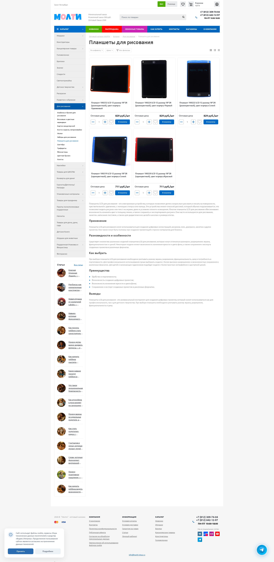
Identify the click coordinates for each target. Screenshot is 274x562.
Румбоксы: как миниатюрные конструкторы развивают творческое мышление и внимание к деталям (74, 287)
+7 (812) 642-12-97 (210, 15)
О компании (210, 29)
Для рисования (63, 106)
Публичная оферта (97, 532)
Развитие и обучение (66, 100)
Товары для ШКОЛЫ (66, 172)
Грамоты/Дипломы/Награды (66, 186)
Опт (161, 4)
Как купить (156, 29)
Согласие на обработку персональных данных (99, 537)
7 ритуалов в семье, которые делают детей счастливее (75, 446)
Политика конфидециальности (103, 529)
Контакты (174, 29)
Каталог (64, 29)
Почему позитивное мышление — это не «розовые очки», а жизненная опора (74, 475)
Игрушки (61, 36)
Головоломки (63, 55)
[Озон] (206, 534)
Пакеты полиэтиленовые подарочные (68, 208)
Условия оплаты (129, 521)
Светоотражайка (64, 81)
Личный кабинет (129, 536)
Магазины (191, 29)
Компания (94, 517)
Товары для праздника (67, 200)
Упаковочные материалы (68, 194)
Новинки (94, 29)
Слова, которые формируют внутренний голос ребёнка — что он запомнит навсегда (75, 460)
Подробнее (48, 551)
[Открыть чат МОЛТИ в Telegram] (262, 550)
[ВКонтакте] (200, 534)
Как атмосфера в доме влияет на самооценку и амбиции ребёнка (75, 403)
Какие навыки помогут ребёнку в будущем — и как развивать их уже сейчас (74, 374)
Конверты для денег (66, 178)
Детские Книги (63, 232)
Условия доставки (130, 525)
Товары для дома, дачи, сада (67, 223)
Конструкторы (63, 42)
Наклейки (61, 165)
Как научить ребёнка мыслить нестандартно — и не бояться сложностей (75, 360)
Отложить (111, 122)
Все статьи (78, 265)
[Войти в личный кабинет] (217, 4)
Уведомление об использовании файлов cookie (103, 544)
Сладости (61, 74)
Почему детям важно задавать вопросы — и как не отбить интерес (75, 345)
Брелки (158, 529)
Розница (171, 4)
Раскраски (61, 93)
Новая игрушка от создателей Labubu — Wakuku (75, 302)
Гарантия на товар (130, 529)
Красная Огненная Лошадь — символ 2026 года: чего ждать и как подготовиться (75, 273)
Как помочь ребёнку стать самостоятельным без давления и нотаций (75, 331)
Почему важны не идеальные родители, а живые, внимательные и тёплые (75, 417)
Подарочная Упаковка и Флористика (67, 246)
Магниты (61, 216)
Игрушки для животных (67, 238)
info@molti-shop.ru (137, 555)
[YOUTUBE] (217, 534)
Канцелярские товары (66, 48)
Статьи (125, 532)
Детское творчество (65, 87)
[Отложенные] (183, 4)
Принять (21, 551)
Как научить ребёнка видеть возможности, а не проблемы (75, 489)
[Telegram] (200, 539)
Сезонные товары (134, 29)
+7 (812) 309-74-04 (210, 12)
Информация (129, 517)
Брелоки (61, 61)
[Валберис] (211, 534)
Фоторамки (62, 254)
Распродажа (111, 29)
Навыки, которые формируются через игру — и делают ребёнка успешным (75, 316)
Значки (60, 68)
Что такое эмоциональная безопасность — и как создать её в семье (75, 388)
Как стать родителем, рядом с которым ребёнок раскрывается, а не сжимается (75, 432)
